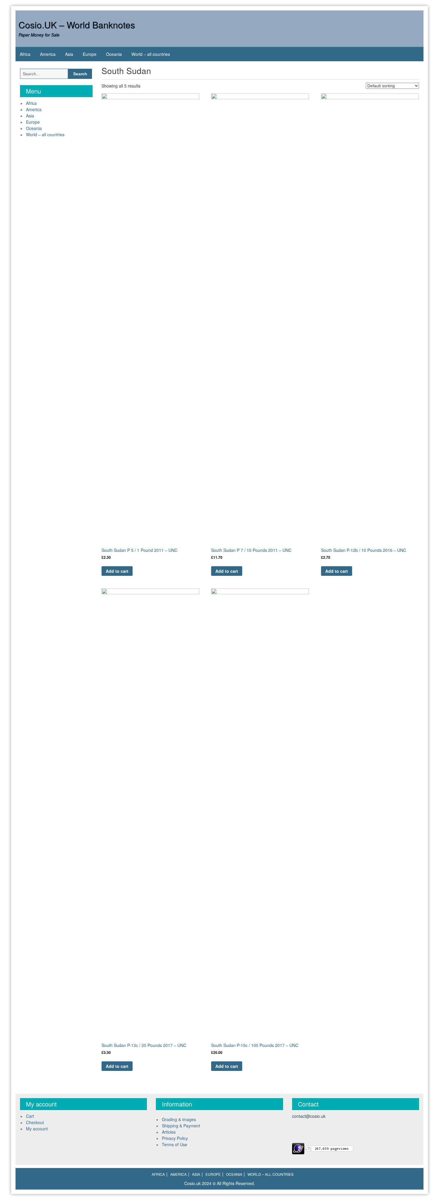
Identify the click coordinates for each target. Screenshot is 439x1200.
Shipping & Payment (181, 1126)
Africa (25, 54)
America (48, 54)
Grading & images (179, 1119)
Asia (69, 54)
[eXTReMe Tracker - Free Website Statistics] (298, 1148)
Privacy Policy (175, 1138)
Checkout (35, 1122)
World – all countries (150, 54)
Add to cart (117, 571)
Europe (89, 54)
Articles (169, 1132)
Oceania (114, 54)
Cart (30, 1116)
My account (37, 1129)
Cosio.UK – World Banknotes (77, 24)
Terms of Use (174, 1144)
